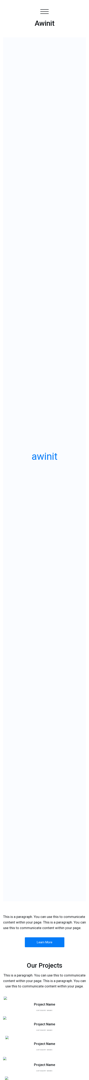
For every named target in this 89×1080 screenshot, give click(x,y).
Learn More (44, 942)
